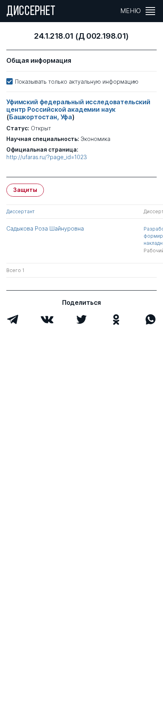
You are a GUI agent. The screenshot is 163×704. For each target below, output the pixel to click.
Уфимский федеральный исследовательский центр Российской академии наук (78, 105)
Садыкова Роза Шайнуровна (45, 228)
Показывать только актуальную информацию (76, 81)
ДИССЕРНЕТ (31, 12)
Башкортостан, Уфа (40, 117)
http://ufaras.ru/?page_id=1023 (46, 157)
